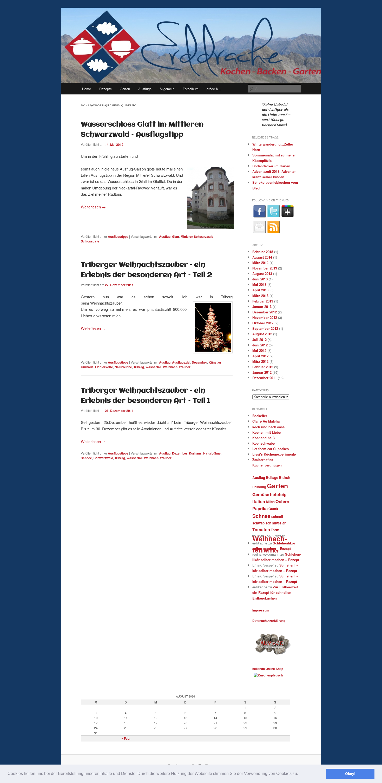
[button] (300, 774)
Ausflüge (145, 88)
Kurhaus (87, 367)
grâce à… (214, 88)
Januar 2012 (262, 372)
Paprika (260, 508)
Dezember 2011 (264, 377)
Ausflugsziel (181, 362)
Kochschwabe (263, 443)
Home (86, 88)
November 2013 (264, 268)
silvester (279, 523)
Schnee (86, 458)
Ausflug (164, 236)
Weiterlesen (93, 206)
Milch (270, 501)
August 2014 (262, 257)
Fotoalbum (191, 88)
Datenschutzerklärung (268, 620)
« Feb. (125, 738)
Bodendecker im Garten (271, 165)
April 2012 (260, 355)
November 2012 (264, 317)
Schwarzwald (103, 458)
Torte (275, 529)
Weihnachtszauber (176, 367)
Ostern (282, 501)
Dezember (199, 362)
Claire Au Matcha (266, 421)
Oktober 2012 (262, 322)
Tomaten (261, 529)
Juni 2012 (260, 345)
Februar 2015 (262, 251)
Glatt (175, 236)
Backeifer (259, 415)
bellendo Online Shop (267, 668)
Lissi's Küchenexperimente (274, 454)
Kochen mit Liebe (266, 432)
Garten (125, 88)
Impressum (260, 610)
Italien (258, 501)
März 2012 (260, 361)
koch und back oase (268, 426)
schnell (277, 516)
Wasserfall (153, 367)
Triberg (139, 367)
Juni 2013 (260, 279)
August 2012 (262, 333)
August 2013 (262, 273)
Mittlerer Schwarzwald (197, 236)
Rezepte (105, 88)
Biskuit (284, 477)
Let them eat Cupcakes (270, 448)
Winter (271, 550)
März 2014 (260, 262)
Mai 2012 (259, 350)
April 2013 (260, 289)
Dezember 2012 (264, 312)
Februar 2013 (262, 301)
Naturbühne (123, 367)
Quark (273, 508)
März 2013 (260, 295)
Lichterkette (104, 367)
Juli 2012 (259, 339)
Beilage (272, 477)
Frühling (259, 486)
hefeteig (278, 494)
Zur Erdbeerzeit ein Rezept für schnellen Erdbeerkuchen (275, 592)
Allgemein (167, 88)
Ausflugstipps (118, 236)
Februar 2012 (262, 366)
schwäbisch (261, 523)
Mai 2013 (259, 284)
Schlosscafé (90, 241)
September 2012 (265, 328)
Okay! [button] (350, 774)
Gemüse (260, 494)
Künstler (215, 362)
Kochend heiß (263, 437)
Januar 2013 (262, 306)
